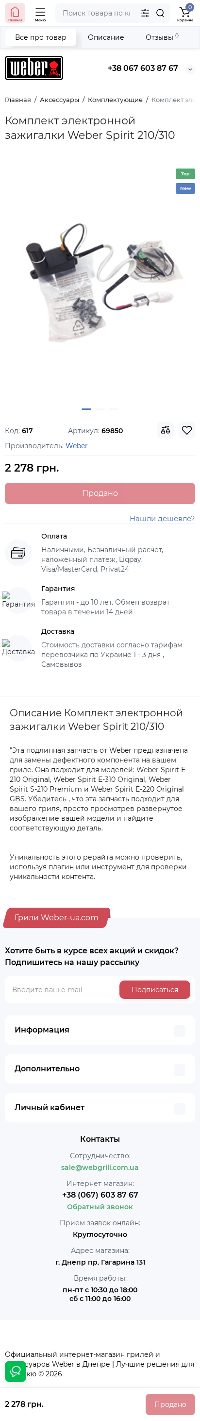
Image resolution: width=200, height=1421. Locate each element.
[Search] (160, 13)
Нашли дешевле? (162, 518)
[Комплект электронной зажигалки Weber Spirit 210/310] (100, 281)
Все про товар (41, 37)
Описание (106, 37)
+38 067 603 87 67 (143, 68)
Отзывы (162, 37)
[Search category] (145, 13)
